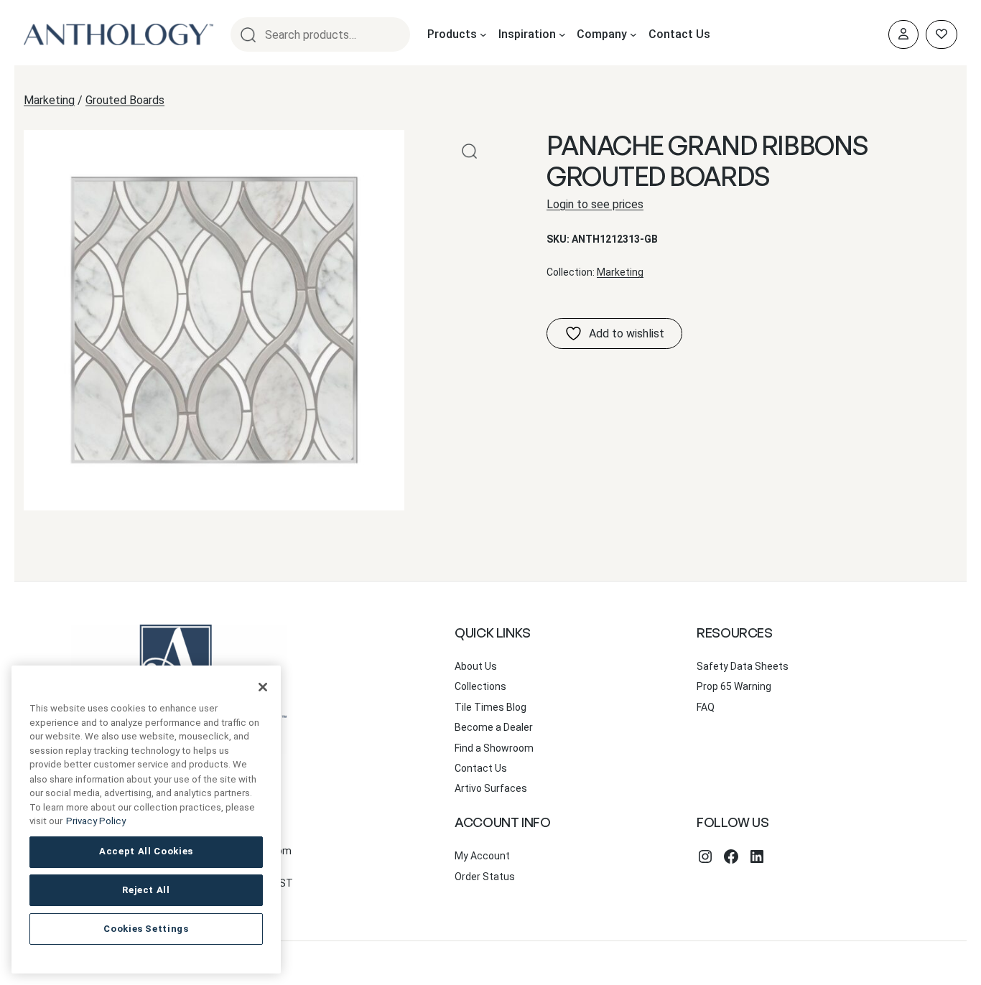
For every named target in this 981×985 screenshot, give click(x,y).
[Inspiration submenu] (562, 34)
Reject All (146, 889)
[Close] (263, 687)
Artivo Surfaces (491, 788)
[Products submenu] (483, 34)
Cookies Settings (146, 928)
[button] (469, 151)
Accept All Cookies (146, 851)
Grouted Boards (124, 100)
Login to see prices (595, 204)
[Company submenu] (633, 34)
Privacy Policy (96, 821)
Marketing (49, 100)
